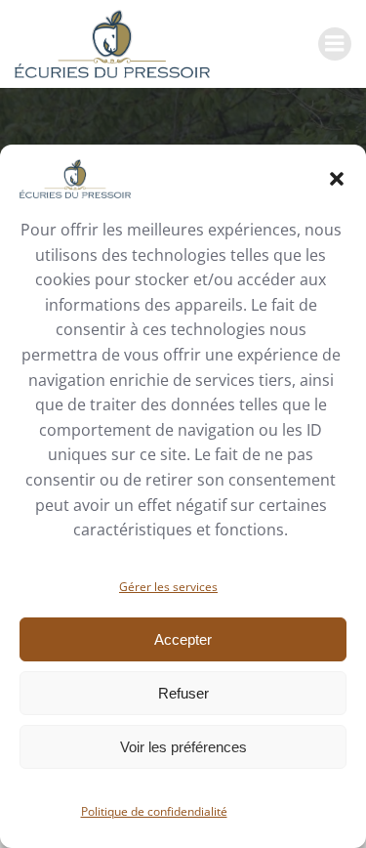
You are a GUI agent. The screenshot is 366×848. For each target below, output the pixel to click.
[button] (336, 179)
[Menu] (334, 44)
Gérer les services (168, 586)
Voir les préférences (183, 747)
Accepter (183, 639)
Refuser (183, 693)
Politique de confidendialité (154, 811)
